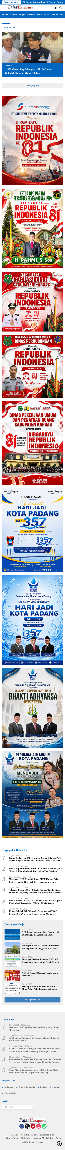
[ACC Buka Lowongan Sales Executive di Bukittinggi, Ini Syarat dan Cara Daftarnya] (12, 934)
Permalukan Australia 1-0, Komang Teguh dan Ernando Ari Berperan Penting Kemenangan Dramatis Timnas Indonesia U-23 (35, 1060)
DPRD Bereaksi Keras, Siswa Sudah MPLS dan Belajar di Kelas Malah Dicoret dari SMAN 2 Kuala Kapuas (35, 901)
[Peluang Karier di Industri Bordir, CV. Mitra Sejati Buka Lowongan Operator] (12, 988)
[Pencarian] (61, 8)
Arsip (58, 1138)
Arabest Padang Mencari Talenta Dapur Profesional (40, 974)
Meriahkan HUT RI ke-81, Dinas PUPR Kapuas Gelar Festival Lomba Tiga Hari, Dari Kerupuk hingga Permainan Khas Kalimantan (34, 880)
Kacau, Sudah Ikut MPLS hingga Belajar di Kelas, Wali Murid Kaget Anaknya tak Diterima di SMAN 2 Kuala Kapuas (35, 859)
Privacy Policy (11, 1138)
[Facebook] (21, 1126)
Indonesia (9, 1087)
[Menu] (4, 7)
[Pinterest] (33, 1126)
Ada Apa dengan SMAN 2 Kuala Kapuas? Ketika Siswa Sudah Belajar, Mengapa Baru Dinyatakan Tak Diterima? (35, 891)
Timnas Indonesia (27, 1087)
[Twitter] (27, 1126)
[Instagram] (38, 1126)
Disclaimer (25, 1138)
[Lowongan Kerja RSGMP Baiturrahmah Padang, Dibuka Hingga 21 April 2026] (12, 948)
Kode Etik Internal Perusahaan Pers (37, 1135)
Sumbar (56, 1087)
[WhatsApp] (44, 1126)
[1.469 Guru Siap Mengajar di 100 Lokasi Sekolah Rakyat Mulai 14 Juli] (32, 47)
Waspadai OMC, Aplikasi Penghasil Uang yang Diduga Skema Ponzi (34, 1028)
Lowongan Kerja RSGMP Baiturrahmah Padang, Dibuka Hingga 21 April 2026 (40, 947)
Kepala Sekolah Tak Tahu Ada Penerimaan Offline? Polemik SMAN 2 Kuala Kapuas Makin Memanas (33, 912)
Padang (43, 1087)
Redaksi (14, 1135)
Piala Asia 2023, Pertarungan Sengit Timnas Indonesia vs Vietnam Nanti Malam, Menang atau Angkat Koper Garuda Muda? (35, 1050)
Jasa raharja (10, 1093)
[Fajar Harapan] (20, 7)
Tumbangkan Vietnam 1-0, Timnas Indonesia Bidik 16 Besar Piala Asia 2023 (34, 1039)
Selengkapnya (32, 85)
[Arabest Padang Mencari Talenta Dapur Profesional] (12, 975)
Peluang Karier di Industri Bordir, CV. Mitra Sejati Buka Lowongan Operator (40, 987)
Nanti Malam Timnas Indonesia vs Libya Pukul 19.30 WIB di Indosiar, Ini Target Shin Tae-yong (33, 1071)
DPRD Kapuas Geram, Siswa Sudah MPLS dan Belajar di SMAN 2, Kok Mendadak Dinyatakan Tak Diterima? (36, 870)
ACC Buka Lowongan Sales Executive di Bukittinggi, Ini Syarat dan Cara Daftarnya (40, 933)
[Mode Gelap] (56, 8)
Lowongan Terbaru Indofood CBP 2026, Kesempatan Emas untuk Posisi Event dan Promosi (40, 960)
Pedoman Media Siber (43, 1138)
